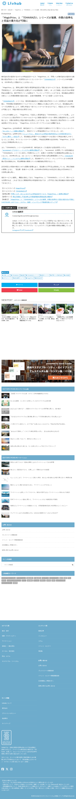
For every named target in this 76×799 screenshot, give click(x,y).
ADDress (42, 580)
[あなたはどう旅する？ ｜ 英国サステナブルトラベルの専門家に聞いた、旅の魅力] (5, 411)
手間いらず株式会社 (57, 275)
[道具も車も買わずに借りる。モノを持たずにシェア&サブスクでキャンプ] (5, 448)
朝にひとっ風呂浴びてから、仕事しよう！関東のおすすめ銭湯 (29, 469)
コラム (40, 641)
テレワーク (45, 578)
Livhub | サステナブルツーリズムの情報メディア (49, 796)
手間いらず (6, 275)
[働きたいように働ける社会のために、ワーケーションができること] (5, 487)
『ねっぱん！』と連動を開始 (11, 131)
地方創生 (30, 580)
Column (50, 4)
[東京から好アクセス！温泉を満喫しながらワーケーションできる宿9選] (5, 464)
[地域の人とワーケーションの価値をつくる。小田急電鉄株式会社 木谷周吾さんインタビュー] (5, 507)
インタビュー (42, 636)
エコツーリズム (61, 580)
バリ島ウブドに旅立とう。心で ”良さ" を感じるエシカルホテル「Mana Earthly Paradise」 (38, 424)
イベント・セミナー (44, 646)
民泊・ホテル (6, 656)
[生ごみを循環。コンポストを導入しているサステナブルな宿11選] (5, 403)
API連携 (67, 275)
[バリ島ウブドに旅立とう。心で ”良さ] (5, 426)
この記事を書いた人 (10, 208)
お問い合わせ (6, 530)
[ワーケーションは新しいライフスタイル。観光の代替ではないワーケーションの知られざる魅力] (5, 494)
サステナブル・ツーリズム (10, 661)
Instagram (15, 230)
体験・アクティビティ (9, 636)
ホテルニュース (7, 278)
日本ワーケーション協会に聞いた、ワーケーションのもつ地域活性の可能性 (33, 499)
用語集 (40, 651)
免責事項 (5, 718)
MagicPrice (20, 188)
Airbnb (48, 580)
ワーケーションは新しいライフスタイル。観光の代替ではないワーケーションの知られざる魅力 (40, 492)
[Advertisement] (19, 250)
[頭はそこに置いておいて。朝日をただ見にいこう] (5, 440)
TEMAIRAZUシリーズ (33, 275)
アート (24, 580)
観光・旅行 (5, 631)
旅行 (61, 578)
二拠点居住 (38, 578)
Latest (42, 4)
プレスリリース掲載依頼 (9, 535)
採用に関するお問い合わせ (10, 550)
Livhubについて (7, 703)
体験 (65, 578)
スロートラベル (54, 578)
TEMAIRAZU (49, 79)
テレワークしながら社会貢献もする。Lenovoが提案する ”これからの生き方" (34, 513)
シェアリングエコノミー (13, 580)
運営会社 (5, 708)
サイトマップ (6, 723)
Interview (59, 4)
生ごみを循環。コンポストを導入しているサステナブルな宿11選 (30, 401)
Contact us (69, 4)
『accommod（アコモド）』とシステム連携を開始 (19, 150)
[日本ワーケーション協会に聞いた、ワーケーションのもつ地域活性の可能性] (5, 501)
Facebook (28, 230)
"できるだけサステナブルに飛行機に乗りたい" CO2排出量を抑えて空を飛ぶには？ (36, 416)
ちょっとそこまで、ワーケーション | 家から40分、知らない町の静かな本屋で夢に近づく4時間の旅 (41, 477)
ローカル (36, 580)
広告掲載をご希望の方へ (9, 545)
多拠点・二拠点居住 (8, 646)
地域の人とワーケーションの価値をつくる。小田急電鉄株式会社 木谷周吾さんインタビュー (38, 505)
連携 (23, 275)
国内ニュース (45, 275)
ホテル (4, 580)
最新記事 (6, 272)
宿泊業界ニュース (19, 278)
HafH (53, 580)
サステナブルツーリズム (8, 578)
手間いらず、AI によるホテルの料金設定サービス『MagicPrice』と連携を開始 (39, 194)
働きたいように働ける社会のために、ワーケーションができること (31, 485)
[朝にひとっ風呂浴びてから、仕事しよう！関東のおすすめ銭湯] (5, 472)
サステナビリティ (7, 583)
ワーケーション (21, 578)
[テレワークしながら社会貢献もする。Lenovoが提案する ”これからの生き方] (5, 515)
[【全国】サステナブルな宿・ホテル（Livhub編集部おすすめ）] (5, 395)
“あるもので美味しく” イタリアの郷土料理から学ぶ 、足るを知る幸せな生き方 (34, 431)
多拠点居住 (30, 578)
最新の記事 (23, 208)
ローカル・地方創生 (8, 651)
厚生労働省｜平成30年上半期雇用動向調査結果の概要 (32, 197)
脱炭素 (15, 583)
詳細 (26, 761)
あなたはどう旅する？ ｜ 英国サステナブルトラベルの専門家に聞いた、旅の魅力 (35, 408)
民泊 (69, 578)
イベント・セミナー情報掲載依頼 (12, 540)
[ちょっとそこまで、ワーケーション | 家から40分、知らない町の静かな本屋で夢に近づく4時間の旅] (5, 479)
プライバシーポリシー (9, 713)
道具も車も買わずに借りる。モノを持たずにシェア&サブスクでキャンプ (33, 446)
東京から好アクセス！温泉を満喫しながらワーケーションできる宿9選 (32, 462)
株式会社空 (39, 278)
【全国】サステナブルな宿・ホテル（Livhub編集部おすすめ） (29, 393)
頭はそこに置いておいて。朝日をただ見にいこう (25, 439)
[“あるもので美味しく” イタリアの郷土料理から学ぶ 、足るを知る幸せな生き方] (5, 433)
